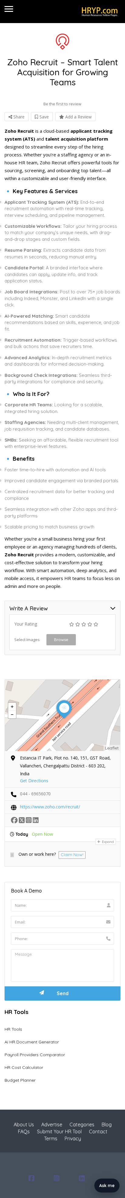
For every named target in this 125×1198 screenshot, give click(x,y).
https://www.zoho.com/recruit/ (50, 807)
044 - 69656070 (35, 794)
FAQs (24, 1131)
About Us (24, 1124)
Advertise (51, 1124)
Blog (107, 1124)
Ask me (107, 1185)
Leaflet (112, 748)
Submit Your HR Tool (59, 1131)
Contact (98, 1131)
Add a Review (78, 117)
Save (43, 117)
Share (18, 117)
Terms (50, 1138)
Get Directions (34, 780)
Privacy (73, 1138)
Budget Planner (20, 1080)
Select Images (27, 639)
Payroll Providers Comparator (35, 1054)
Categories (81, 1124)
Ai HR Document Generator (32, 1042)
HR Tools (13, 1029)
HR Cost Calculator (24, 1067)
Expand (107, 842)
